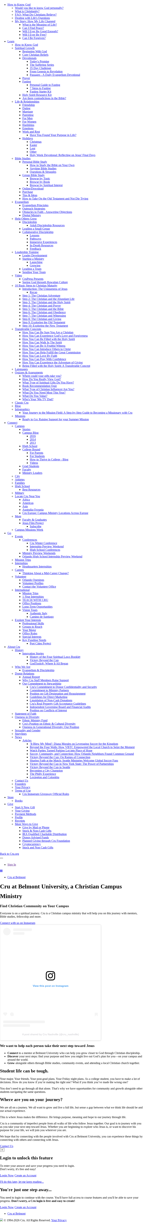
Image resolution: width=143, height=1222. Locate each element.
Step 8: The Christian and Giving (41, 319)
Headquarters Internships (37, 566)
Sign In (11, 864)
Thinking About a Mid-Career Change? (45, 573)
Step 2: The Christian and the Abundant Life (48, 298)
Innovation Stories (33, 653)
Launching (36, 262)
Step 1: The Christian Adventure (41, 295)
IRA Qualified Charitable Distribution (44, 834)
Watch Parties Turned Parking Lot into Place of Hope (61, 750)
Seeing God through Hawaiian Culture (45, 282)
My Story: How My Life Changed (35, 21)
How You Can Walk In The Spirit (42, 342)
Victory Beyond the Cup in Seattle (50, 767)
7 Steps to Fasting (40, 88)
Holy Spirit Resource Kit (37, 94)
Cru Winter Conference (43, 543)
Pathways (35, 238)
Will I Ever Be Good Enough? (40, 31)
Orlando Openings (33, 579)
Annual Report (31, 676)
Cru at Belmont (16, 877)
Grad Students (30, 466)
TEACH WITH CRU (35, 600)
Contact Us (21, 780)
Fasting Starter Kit (40, 91)
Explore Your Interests (28, 620)
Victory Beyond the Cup (44, 660)
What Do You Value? (34, 395)
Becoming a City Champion (46, 770)
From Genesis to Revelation (46, 71)
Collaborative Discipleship (37, 232)
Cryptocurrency (31, 844)
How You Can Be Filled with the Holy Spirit (48, 339)
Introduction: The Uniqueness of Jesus (44, 288)
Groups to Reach (32, 626)
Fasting (26, 81)
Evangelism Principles (35, 205)
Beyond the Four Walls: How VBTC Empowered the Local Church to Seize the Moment (82, 747)
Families (20, 482)
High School (29, 446)
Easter (33, 145)
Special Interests (31, 636)
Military (19, 492)
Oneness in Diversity (27, 717)
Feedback (35, 248)
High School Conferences (45, 549)
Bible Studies (23, 158)
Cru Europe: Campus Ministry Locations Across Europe (55, 513)
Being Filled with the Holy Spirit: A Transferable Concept (56, 365)
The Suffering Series (42, 64)
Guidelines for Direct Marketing (48, 697)
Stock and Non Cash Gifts (37, 847)
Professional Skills (33, 623)
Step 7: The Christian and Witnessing (44, 315)
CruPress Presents (32, 278)
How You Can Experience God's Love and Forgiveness (55, 335)
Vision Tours (29, 610)
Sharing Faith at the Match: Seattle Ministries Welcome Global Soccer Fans (74, 760)
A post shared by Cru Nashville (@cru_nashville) (50, 1034)
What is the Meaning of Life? (39, 24)
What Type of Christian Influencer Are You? (48, 389)
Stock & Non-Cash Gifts (36, 830)
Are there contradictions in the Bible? (44, 98)
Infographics (22, 409)
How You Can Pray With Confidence (44, 359)
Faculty (26, 469)
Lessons (34, 235)
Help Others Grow (26, 218)
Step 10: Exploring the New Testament (45, 325)
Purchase (27, 191)
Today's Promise (39, 61)
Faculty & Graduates (34, 519)
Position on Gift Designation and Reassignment (57, 693)
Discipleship (29, 222)
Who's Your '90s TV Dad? (37, 399)
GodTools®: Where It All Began (49, 663)
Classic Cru (21, 402)
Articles (26, 740)
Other (33, 151)
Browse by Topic (40, 178)
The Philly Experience (43, 773)
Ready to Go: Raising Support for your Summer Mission (55, 419)
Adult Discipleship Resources (47, 225)
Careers (19, 569)
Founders (20, 783)
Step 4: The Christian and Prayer (41, 305)
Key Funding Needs (34, 640)
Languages (21, 369)
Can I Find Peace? (33, 28)
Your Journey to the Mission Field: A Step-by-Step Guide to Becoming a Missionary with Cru (77, 412)
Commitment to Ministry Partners (49, 690)
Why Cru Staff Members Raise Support (45, 680)
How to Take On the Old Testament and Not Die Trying (55, 198)
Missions (20, 416)
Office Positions (31, 603)
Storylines (21, 733)
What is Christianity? (27, 11)
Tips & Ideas (29, 195)
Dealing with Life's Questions (32, 18)
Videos (34, 462)
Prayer (26, 78)
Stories (26, 429)
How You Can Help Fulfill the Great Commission (51, 352)
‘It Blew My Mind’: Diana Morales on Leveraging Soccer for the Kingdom (74, 743)
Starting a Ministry (33, 258)
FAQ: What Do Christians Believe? (36, 14)
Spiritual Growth (25, 48)
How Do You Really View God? (41, 379)
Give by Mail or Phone (35, 827)
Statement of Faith (25, 713)
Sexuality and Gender (27, 730)
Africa (26, 499)
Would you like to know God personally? (39, 7)
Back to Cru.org (9, 853)
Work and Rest (31, 131)
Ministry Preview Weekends (38, 553)
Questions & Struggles (43, 171)
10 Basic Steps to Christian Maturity (36, 285)
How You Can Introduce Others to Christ (46, 349)
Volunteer (20, 576)
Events (19, 536)
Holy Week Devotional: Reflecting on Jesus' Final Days (62, 155)
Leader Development (34, 255)
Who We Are (22, 666)
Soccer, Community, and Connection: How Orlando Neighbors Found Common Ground (82, 753)
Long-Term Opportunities (37, 606)
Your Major (29, 630)
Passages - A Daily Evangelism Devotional (55, 74)
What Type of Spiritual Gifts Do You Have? (48, 382)
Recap (33, 292)
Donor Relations (24, 673)
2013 (33, 442)
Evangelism (22, 201)
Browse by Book (40, 181)
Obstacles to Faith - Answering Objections (47, 212)
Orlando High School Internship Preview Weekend (52, 556)
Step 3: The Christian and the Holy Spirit (46, 302)
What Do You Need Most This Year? (44, 392)
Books (19, 800)
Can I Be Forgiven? (34, 38)
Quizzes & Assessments (29, 372)
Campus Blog (30, 432)
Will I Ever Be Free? (34, 34)
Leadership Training (27, 252)
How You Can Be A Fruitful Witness (43, 345)
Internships (21, 563)
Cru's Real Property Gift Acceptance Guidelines (58, 703)
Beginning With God (34, 51)
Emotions (28, 128)
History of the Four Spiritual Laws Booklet (55, 656)
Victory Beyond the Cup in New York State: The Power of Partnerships (72, 763)
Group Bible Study (33, 175)
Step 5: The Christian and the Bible (43, 309)
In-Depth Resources (41, 245)
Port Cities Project (40, 643)
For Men (27, 118)
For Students (37, 456)
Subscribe (35, 526)
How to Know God (26, 44)
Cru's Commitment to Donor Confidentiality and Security (63, 686)
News (18, 737)
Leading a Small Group (36, 228)
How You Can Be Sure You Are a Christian (47, 332)
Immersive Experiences (43, 242)
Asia (25, 506)
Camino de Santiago (42, 616)
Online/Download (33, 188)
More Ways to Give (26, 824)
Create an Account (25, 1175)
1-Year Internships (33, 596)
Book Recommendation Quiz (39, 385)
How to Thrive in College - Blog (49, 459)
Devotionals (29, 58)
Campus (20, 426)
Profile (19, 817)
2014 (33, 439)
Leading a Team (31, 268)
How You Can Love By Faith (39, 355)
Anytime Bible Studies (43, 168)
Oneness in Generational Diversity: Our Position (50, 727)
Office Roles (29, 633)
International (22, 589)
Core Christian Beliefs (35, 54)
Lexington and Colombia (44, 777)
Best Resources (31, 489)
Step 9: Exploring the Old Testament (43, 322)
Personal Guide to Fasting (45, 84)
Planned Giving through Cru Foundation (46, 840)
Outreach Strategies (33, 208)
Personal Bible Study (34, 161)
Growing (35, 265)
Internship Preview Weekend (47, 546)
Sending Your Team (34, 272)
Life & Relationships (27, 101)
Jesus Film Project (33, 523)
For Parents (36, 452)
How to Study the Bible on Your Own (52, 165)
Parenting (28, 115)
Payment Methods (25, 814)
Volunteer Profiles (32, 583)
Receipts (20, 820)
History (19, 650)
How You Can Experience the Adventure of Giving (52, 362)
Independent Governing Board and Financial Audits (60, 707)
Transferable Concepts (28, 329)
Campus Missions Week (29, 529)
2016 (33, 436)
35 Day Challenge (40, 68)
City (17, 476)
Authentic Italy (38, 613)
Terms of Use (23, 790)
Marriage (27, 111)
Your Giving (22, 810)
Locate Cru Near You (27, 496)
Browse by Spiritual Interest (46, 185)
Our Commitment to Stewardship (41, 683)
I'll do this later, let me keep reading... (22, 1181)
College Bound (31, 449)
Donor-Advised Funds (35, 837)
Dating (26, 108)
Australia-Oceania (33, 509)
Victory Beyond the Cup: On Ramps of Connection (60, 757)
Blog (18, 406)
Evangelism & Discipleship (38, 670)
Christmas (36, 141)
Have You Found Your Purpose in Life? (53, 135)
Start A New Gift (25, 807)
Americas (28, 503)
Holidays (27, 138)
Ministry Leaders (32, 472)
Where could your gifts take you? (41, 375)
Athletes (20, 479)
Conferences (29, 539)
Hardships (28, 125)
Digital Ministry (31, 215)
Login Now (7, 1175)
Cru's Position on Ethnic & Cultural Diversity (49, 723)
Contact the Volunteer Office (39, 586)
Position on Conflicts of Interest (48, 710)
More (18, 516)
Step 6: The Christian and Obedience (44, 312)
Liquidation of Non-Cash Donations (51, 700)
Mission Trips (23, 559)
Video (18, 275)
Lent (32, 148)
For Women (29, 121)
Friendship (28, 104)
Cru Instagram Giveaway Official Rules (45, 794)
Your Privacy (22, 787)
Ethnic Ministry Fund (34, 720)
